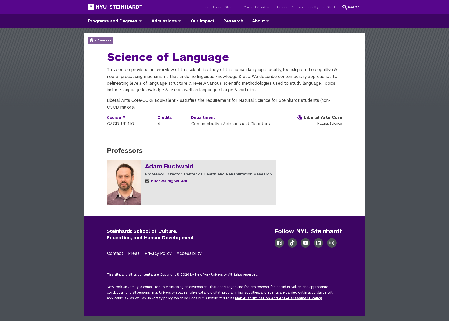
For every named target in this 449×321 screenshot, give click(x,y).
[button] (351, 7)
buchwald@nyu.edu (169, 181)
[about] (268, 21)
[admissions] (179, 21)
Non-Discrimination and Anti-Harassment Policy (278, 298)
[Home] (92, 40)
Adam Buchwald (169, 166)
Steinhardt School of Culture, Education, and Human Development (150, 234)
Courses (104, 40)
